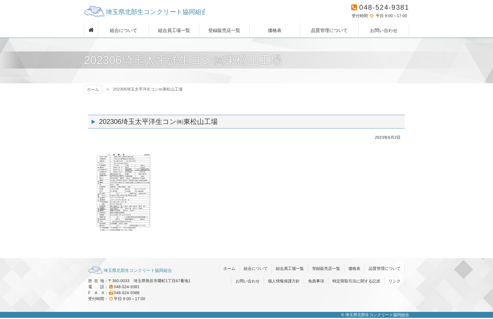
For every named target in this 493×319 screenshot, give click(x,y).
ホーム (93, 89)
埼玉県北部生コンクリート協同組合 (144, 11)
